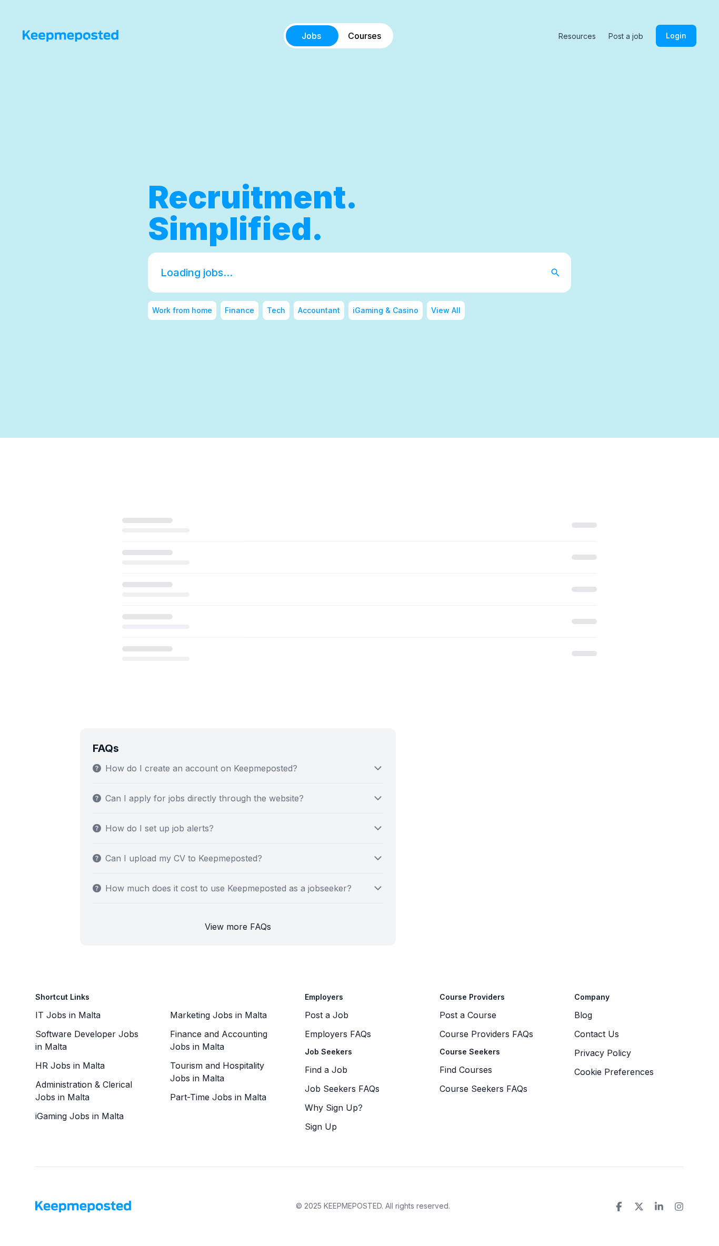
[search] (560, 272)
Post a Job (326, 1015)
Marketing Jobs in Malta (218, 1015)
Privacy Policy (602, 1053)
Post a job (625, 36)
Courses (364, 36)
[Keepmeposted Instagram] (679, 1206)
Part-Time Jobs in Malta (218, 1097)
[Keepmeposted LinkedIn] (659, 1206)
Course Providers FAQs (486, 1034)
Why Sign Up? (334, 1107)
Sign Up (321, 1126)
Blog (583, 1015)
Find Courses (466, 1069)
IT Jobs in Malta (68, 1015)
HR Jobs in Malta (70, 1065)
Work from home (182, 310)
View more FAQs (238, 926)
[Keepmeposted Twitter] (639, 1206)
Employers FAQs (338, 1034)
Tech (276, 310)
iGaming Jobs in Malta (79, 1116)
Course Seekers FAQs (483, 1088)
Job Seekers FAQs (342, 1088)
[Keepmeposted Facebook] (619, 1206)
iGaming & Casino (385, 310)
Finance (239, 310)
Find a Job (326, 1069)
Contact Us (596, 1034)
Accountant (319, 310)
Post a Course (468, 1015)
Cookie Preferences (614, 1072)
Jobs (311, 36)
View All (446, 310)
